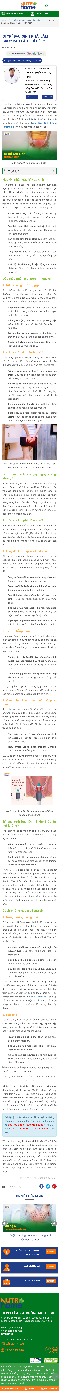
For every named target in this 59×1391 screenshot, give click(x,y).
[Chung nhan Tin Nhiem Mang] (35, 1360)
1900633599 (42, 13)
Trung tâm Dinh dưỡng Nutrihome (26, 60)
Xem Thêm (50, 1251)
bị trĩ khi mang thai (38, 996)
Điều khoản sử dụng (11, 1327)
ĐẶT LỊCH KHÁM (14, 1343)
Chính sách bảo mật (11, 1330)
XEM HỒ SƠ (47, 97)
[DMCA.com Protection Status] (51, 1360)
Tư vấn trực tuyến (15, 13)
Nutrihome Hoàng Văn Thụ (18, 1339)
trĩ (55, 268)
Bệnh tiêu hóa (38, 20)
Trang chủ (5, 20)
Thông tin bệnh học (21, 20)
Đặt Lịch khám (50, 1388)
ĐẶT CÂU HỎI (32, 97)
